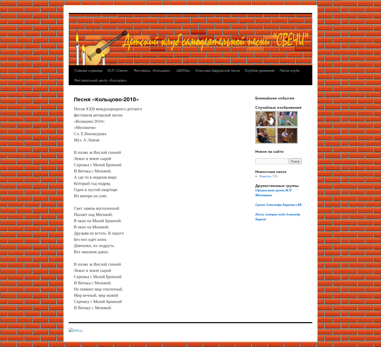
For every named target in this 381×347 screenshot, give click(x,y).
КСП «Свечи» (118, 70)
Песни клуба (289, 70)
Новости (265, 176)
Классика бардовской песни (218, 70)
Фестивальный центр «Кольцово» (100, 80)
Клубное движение (259, 70)
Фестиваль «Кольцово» (152, 70)
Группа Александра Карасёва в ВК (278, 205)
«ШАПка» (183, 70)
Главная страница (88, 70)
